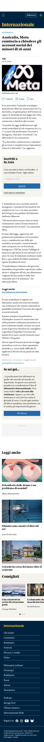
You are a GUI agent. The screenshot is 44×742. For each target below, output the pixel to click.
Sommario (9, 643)
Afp (4, 59)
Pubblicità (9, 675)
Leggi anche (8, 289)
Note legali (8, 737)
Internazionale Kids (14, 713)
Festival (8, 648)
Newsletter (9, 690)
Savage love (10, 703)
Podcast (8, 698)
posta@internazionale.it (13, 363)
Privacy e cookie (12, 653)
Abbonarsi (31, 15)
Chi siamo (9, 633)
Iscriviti (22, 186)
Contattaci (9, 638)
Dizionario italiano (13, 665)
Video (7, 658)
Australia (7, 32)
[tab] (20, 614)
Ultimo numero (11, 708)
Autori (7, 685)
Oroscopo (9, 670)
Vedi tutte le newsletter (14, 193)
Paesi (6, 680)
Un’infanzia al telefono (14, 292)
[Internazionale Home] (14, 626)
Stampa (21, 99)
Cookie (15, 737)
